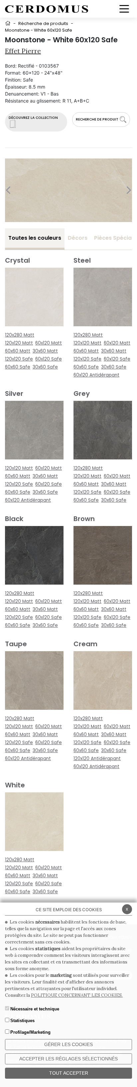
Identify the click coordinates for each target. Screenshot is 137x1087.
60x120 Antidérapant (96, 375)
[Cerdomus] (46, 8)
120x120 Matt (19, 343)
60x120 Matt (48, 343)
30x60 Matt (45, 351)
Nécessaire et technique (34, 1008)
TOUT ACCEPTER (68, 1073)
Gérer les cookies (68, 1044)
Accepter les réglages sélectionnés (68, 1058)
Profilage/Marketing (30, 1032)
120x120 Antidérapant (97, 758)
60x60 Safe (17, 367)
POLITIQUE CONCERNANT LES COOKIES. (77, 995)
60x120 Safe (48, 359)
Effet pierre (23, 51)
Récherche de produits (43, 23)
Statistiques (22, 1020)
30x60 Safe (45, 367)
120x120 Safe (19, 359)
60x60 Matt (17, 351)
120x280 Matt (19, 335)
